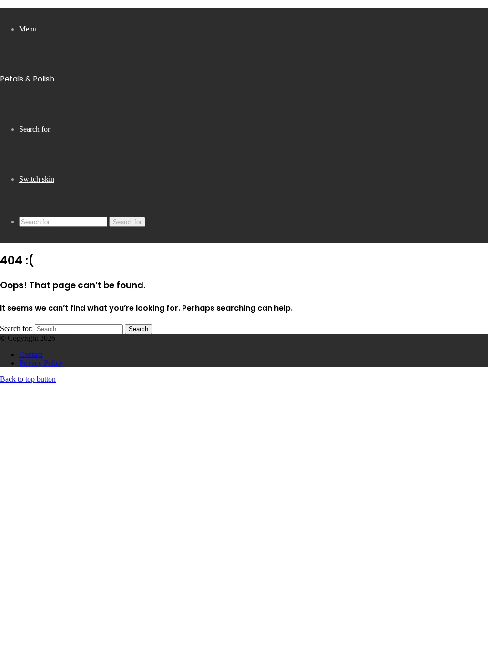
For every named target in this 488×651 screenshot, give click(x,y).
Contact (30, 354)
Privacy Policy (41, 363)
